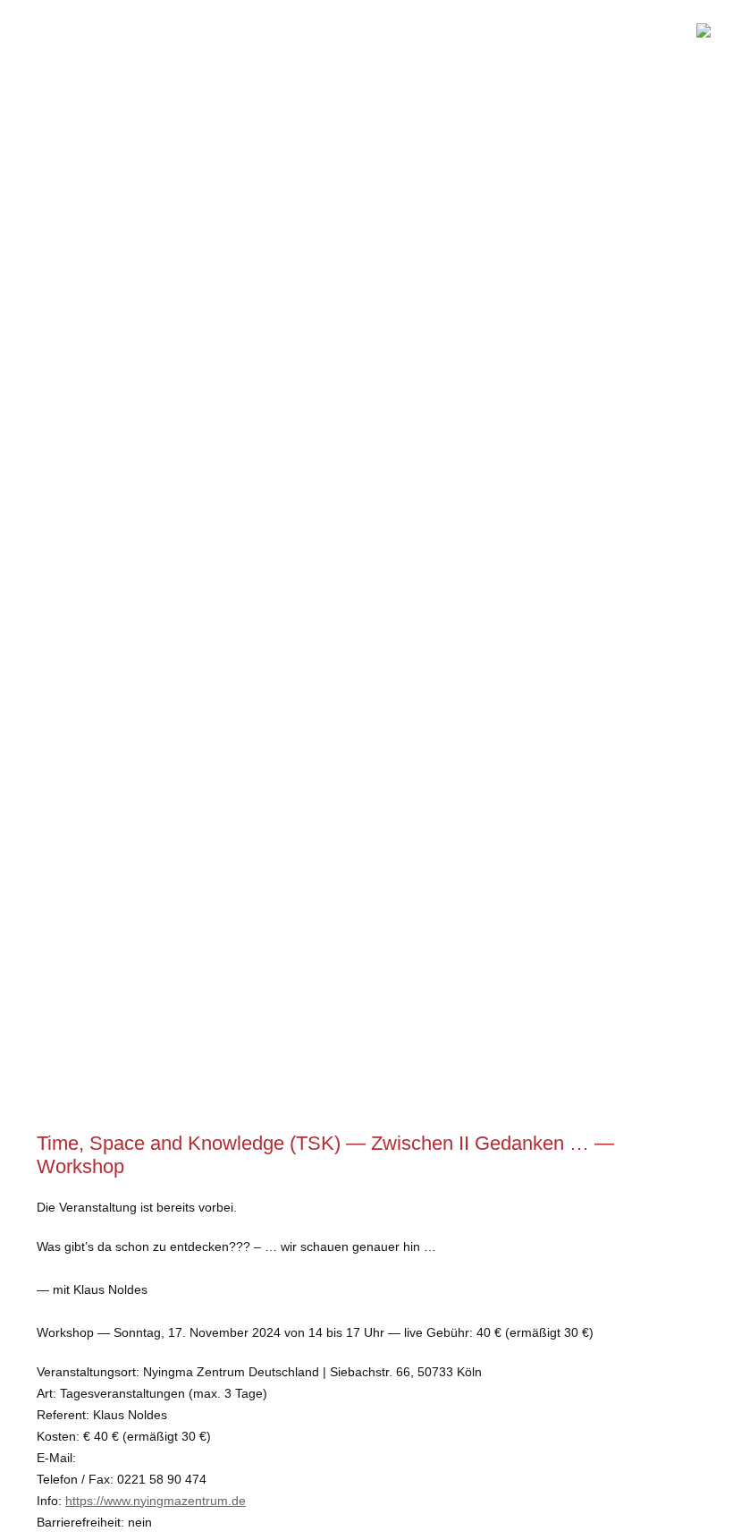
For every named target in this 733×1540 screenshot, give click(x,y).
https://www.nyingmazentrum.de (155, 1500)
